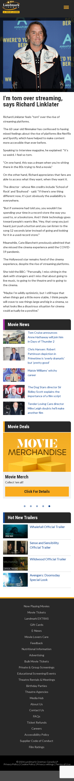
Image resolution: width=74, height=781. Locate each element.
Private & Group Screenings (36, 667)
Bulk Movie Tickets (36, 661)
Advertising (36, 655)
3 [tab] (37, 506)
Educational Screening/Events (36, 673)
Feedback (36, 643)
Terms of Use (63, 764)
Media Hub (37, 698)
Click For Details (37, 491)
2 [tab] (31, 506)
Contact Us (36, 710)
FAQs (36, 716)
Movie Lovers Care (37, 637)
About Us (36, 704)
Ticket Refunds (37, 722)
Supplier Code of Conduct (36, 741)
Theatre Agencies (36, 692)
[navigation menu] (66, 7)
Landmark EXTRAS (37, 618)
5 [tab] (49, 506)
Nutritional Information (36, 649)
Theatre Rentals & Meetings (36, 679)
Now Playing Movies (37, 606)
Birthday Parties (36, 686)
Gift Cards (36, 624)
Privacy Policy (11, 764)
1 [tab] (25, 506)
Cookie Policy (27, 764)
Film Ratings (36, 747)
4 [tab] (43, 506)
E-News (37, 630)
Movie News (18, 324)
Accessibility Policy (36, 734)
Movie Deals (18, 426)
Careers (36, 728)
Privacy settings (45, 764)
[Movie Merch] (37, 452)
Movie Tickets (37, 612)
